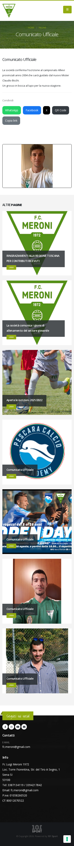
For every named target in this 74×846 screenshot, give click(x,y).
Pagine (42, 27)
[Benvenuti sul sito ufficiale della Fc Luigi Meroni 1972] (9, 11)
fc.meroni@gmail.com (16, 747)
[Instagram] (11, 727)
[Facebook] (5, 727)
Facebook (32, 110)
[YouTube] (18, 727)
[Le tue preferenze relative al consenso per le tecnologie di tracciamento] (67, 839)
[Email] (24, 727)
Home (31, 27)
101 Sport (53, 836)
